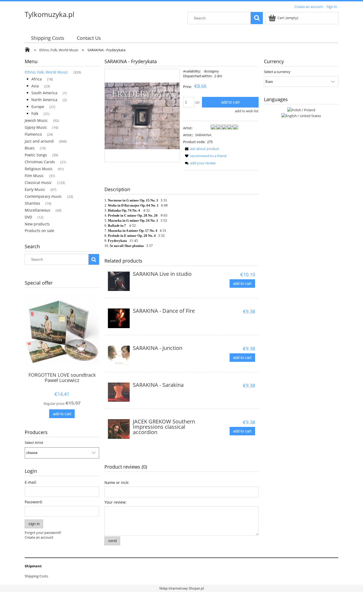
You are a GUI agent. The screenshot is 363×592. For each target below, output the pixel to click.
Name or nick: (116, 482)
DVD (28, 217)
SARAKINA (203, 134)
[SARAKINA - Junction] (119, 355)
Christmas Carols (40, 161)
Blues (30, 148)
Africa (36, 78)
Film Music (34, 175)
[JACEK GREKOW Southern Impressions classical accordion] (119, 429)
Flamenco (33, 134)
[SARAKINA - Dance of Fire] (119, 318)
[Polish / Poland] (301, 109)
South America (44, 92)
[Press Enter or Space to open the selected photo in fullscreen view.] (142, 115)
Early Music (35, 189)
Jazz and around (39, 141)
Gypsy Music (36, 127)
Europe (37, 106)
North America (44, 99)
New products (37, 223)
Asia (35, 85)
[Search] (257, 18)
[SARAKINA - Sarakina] (119, 392)
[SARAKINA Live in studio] (119, 281)
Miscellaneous (37, 210)
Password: (34, 501)
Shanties (32, 203)
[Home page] (29, 50)
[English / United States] (301, 115)
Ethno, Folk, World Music (46, 72)
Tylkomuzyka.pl (49, 14)
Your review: (115, 502)
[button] (201, 148)
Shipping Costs (36, 576)
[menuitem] (47, 38)
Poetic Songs (36, 154)
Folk (34, 113)
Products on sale (39, 230)
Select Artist (34, 442)
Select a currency (277, 72)
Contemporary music (43, 196)
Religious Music (39, 168)
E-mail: (31, 482)
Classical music (38, 182)
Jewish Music (36, 120)
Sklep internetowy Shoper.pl (181, 588)
